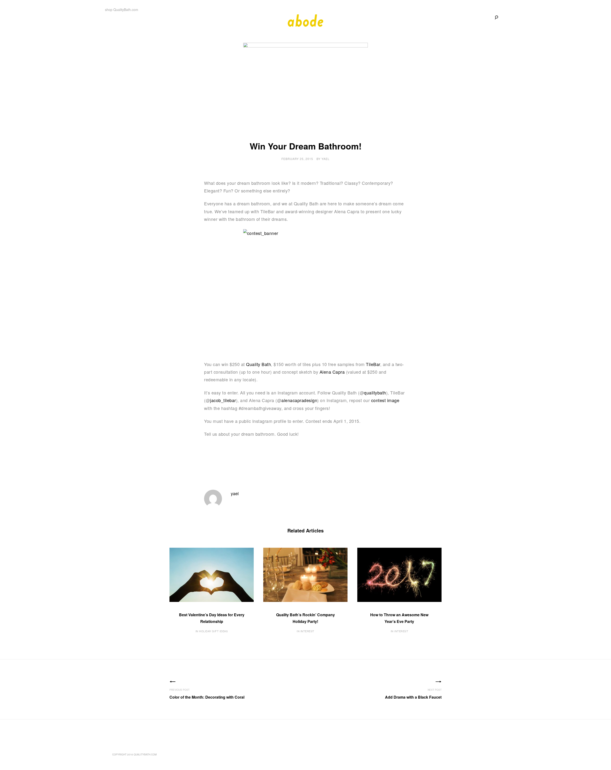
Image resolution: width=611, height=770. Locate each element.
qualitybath (375, 392)
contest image (385, 400)
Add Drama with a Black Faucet (413, 697)
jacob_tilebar (223, 400)
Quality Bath (258, 364)
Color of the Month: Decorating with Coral (206, 697)
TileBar (373, 364)
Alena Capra (332, 372)
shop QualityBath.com (121, 9)
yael (325, 159)
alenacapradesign (299, 400)
